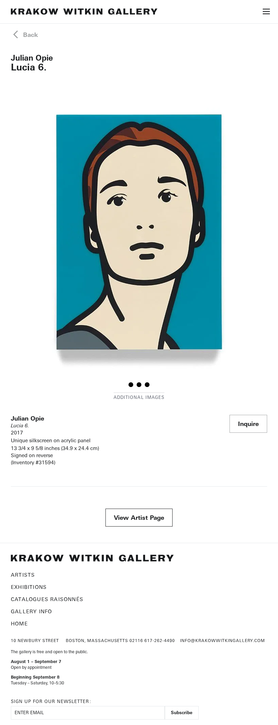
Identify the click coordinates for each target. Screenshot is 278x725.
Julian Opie (32, 58)
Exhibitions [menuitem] (29, 587)
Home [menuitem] (19, 623)
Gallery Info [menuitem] (31, 611)
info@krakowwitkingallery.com (222, 640)
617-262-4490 (159, 640)
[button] (266, 13)
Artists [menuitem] (23, 575)
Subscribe (181, 712)
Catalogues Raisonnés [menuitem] (47, 599)
